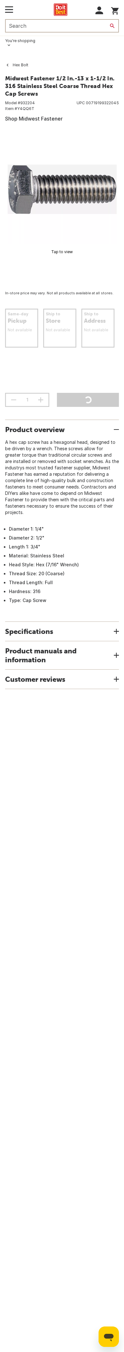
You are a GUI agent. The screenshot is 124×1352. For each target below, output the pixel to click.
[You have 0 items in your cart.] (115, 10)
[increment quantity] (40, 400)
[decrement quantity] (13, 400)
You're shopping (20, 40)
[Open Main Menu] (9, 9)
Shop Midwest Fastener (34, 118)
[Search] (112, 26)
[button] (99, 10)
